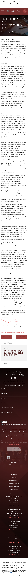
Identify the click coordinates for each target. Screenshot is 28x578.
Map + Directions (14, 505)
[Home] (13, 11)
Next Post (21, 337)
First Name (4, 388)
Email (2, 403)
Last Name (4, 393)
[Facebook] (12, 468)
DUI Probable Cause (6, 332)
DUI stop (13, 328)
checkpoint (15, 330)
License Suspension (14, 486)
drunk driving (5, 322)
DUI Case (17, 326)
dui (6, 320)
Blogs (2, 320)
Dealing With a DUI (14, 480)
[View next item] (8, 363)
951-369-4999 (14, 527)
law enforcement (6, 330)
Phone (3, 398)
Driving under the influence (8, 324)
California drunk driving (7, 326)
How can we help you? (7, 412)
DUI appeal (16, 332)
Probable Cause (5, 328)
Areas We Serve (14, 489)
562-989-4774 (14, 515)
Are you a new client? (7, 407)
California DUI (14, 322)
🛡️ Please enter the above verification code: (13, 424)
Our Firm (14, 477)
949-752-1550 (14, 503)
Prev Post (6, 337)
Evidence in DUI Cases (14, 483)
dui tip (22, 332)
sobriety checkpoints (14, 320)
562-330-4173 (14, 464)
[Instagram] (16, 468)
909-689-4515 (14, 540)
